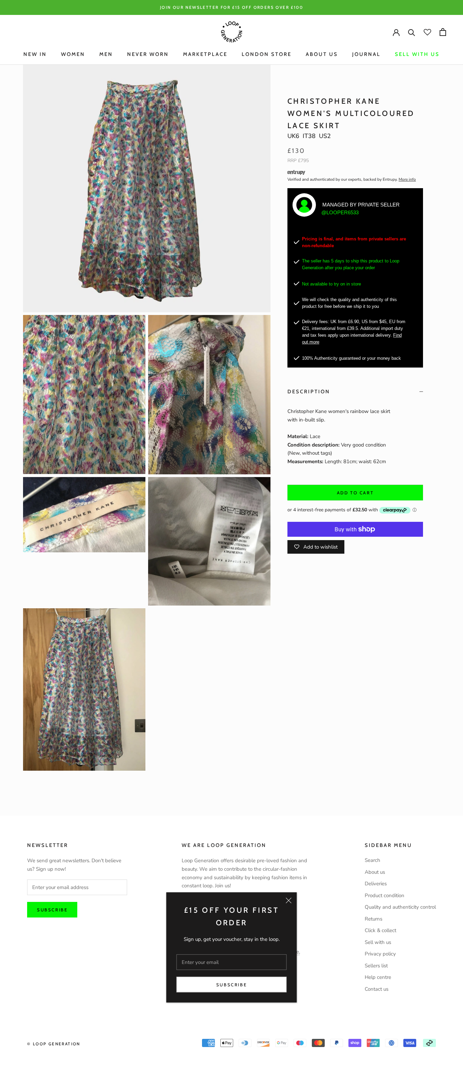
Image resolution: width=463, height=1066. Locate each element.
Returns (373, 918)
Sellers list (376, 965)
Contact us (376, 989)
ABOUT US (322, 54)
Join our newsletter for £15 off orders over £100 (231, 7)
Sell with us (417, 54)
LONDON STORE (266, 54)
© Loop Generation (53, 1043)
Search (372, 860)
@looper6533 (340, 212)
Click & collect (380, 930)
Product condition (384, 895)
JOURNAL (366, 54)
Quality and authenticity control (400, 907)
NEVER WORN (148, 54)
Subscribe (231, 984)
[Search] (411, 32)
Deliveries (376, 883)
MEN (106, 54)
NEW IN (35, 54)
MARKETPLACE (205, 54)
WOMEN (73, 54)
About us (375, 872)
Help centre (378, 977)
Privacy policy (380, 953)
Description (308, 392)
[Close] (289, 900)
